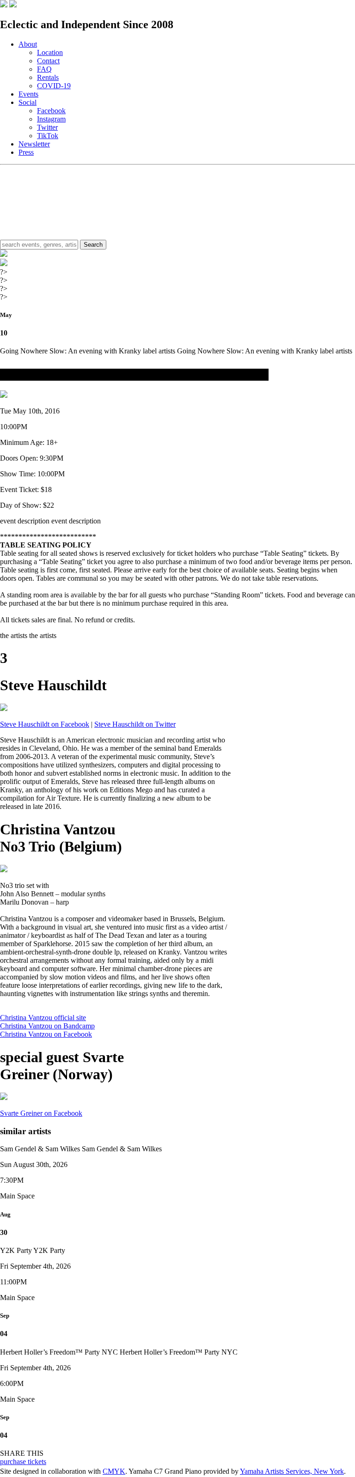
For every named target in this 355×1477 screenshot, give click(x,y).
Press (26, 152)
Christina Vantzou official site (43, 1017)
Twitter (47, 127)
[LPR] (3, 5)
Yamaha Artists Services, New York (292, 1471)
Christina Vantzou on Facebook (46, 1034)
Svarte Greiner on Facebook (41, 1113)
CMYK (114, 1471)
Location (50, 52)
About (27, 44)
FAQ (44, 69)
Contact (48, 61)
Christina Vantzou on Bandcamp (47, 1026)
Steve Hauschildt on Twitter (135, 724)
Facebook (51, 111)
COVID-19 (54, 86)
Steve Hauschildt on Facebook (44, 724)
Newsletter (34, 144)
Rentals (48, 77)
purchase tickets (23, 1461)
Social (27, 102)
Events (28, 94)
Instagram (51, 119)
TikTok (47, 136)
